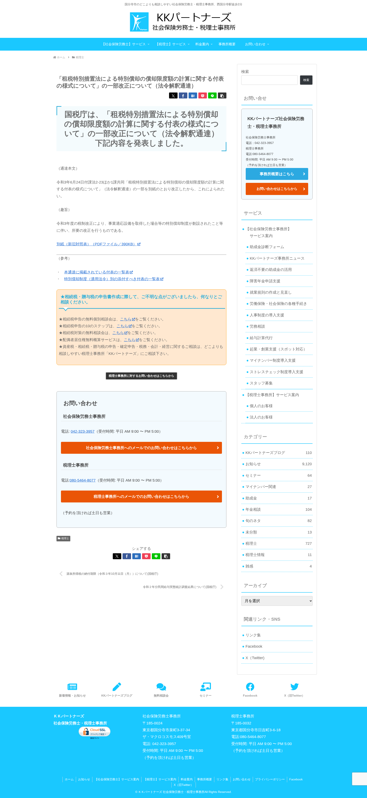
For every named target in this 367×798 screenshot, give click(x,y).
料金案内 (187, 779)
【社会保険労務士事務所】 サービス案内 (266, 232)
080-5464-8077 (83, 480)
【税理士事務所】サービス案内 (272, 395)
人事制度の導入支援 (267, 315)
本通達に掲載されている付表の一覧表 (96, 272)
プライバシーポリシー (270, 779)
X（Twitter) (255, 658)
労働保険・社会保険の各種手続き (278, 304)
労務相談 (257, 326)
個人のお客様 (261, 406)
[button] (222, 95)
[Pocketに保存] (202, 95)
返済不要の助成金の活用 (271, 269)
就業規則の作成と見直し (271, 292)
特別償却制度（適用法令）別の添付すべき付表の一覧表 (112, 279)
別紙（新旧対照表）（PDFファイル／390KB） (96, 244)
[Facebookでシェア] (183, 95)
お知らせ (84, 779)
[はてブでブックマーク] (193, 95)
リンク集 (253, 635)
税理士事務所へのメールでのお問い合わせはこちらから (141, 496)
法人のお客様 (261, 417)
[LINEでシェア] (212, 95)
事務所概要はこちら (277, 174)
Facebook (254, 646)
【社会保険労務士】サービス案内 (117, 779)
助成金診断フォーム (267, 247)
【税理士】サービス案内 (160, 779)
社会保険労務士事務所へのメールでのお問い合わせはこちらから (141, 448)
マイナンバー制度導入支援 (273, 360)
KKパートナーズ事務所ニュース (277, 258)
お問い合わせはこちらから (277, 189)
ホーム (69, 779)
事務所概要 (204, 779)
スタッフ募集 (261, 383)
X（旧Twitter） (183, 785)
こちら (125, 319)
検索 (245, 72)
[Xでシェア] (173, 95)
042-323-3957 (83, 431)
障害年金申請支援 (265, 281)
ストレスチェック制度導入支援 (276, 372)
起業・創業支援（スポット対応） (278, 349)
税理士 (65, 538)
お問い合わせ (242, 779)
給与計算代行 (261, 338)
